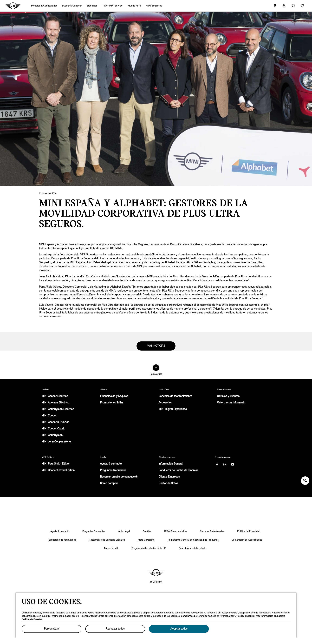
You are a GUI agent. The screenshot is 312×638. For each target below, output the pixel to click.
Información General (171, 463)
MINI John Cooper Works (56, 441)
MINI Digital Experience (173, 409)
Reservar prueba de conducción (119, 476)
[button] (284, 6)
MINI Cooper (49, 415)
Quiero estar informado (231, 402)
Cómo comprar (109, 483)
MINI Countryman (52, 435)
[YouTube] (232, 464)
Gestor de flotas (168, 483)
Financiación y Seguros (114, 396)
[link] (275, 6)
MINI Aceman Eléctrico (55, 402)
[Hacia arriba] (156, 367)
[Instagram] (225, 464)
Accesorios (165, 402)
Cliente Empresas (169, 476)
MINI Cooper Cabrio (53, 428)
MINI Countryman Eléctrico (58, 409)
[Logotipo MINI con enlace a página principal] (156, 572)
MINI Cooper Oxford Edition (58, 470)
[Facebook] (217, 464)
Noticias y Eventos (228, 396)
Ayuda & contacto (111, 463)
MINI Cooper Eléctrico (55, 396)
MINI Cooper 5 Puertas (55, 422)
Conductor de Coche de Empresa (178, 470)
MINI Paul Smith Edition (56, 463)
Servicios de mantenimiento (175, 396)
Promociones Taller (111, 402)
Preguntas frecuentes (113, 470)
